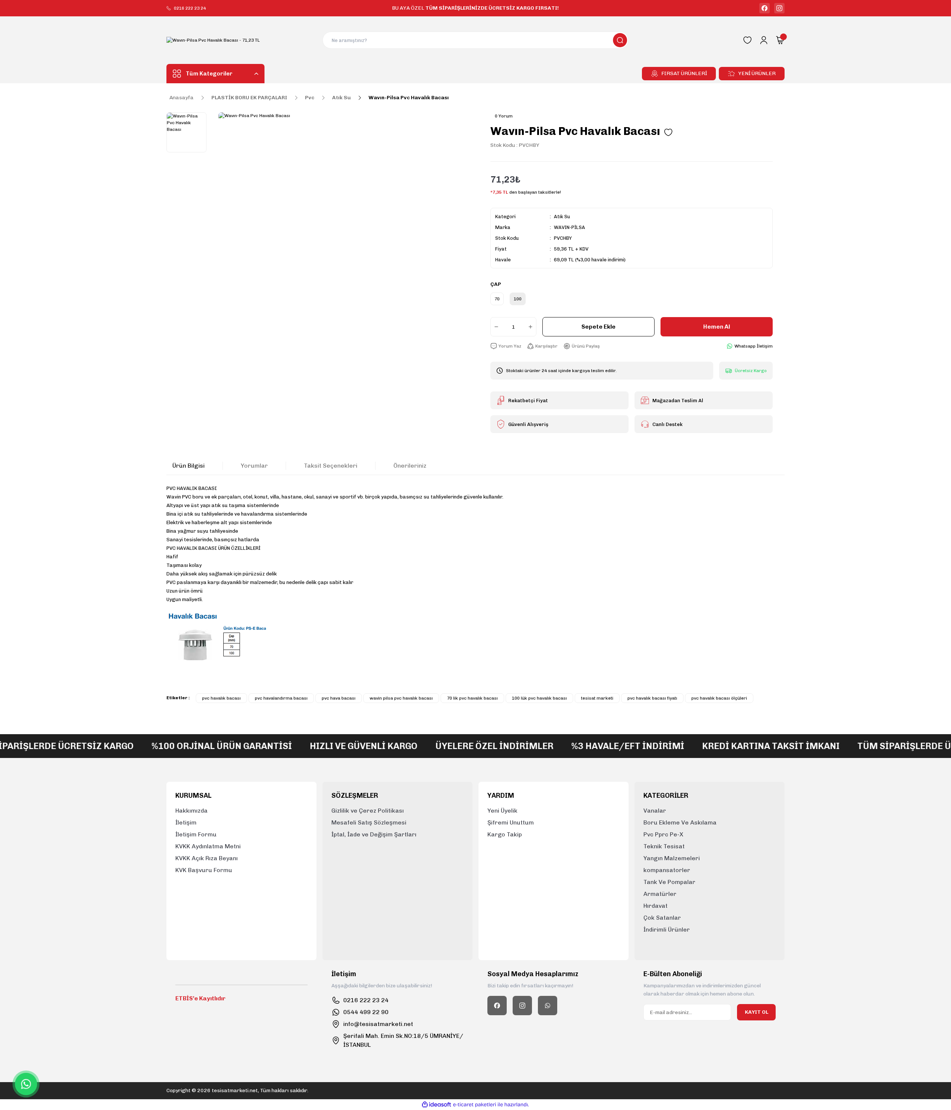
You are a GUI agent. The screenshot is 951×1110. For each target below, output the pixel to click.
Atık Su (562, 216)
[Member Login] (763, 40)
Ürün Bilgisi (188, 465)
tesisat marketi (597, 698)
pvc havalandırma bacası (281, 698)
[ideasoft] (436, 1104)
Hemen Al (716, 326)
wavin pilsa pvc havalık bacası (401, 698)
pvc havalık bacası (221, 698)
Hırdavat (655, 905)
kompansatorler (666, 870)
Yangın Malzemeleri (671, 858)
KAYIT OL (756, 1012)
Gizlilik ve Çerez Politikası (367, 810)
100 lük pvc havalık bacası (539, 698)
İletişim (186, 822)
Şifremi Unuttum (510, 822)
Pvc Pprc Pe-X (663, 834)
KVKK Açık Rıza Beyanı (206, 858)
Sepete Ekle (598, 326)
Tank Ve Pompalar (669, 881)
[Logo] (213, 40)
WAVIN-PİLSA (569, 227)
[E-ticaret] (474, 1104)
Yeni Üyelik (502, 810)
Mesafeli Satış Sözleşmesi (368, 822)
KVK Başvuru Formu (203, 870)
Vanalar (654, 810)
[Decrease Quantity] (494, 326)
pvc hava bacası (339, 698)
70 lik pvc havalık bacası (472, 698)
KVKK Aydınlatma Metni (208, 846)
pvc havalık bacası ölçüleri (719, 698)
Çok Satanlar (662, 917)
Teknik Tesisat (664, 846)
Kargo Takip (504, 834)
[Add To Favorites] (668, 132)
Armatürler (659, 893)
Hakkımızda (191, 810)
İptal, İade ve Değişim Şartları (373, 834)
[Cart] (780, 40)
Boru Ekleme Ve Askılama (680, 822)
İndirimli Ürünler (666, 929)
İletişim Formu (196, 834)
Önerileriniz (409, 465)
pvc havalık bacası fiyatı (652, 698)
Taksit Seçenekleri (330, 465)
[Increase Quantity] (532, 326)
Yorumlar (254, 465)
